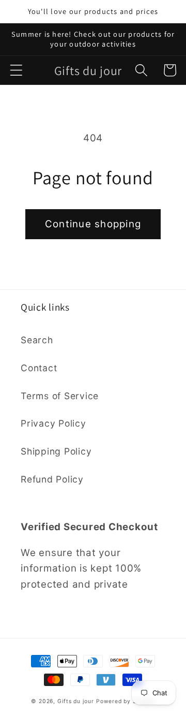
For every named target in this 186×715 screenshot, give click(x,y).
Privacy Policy (53, 423)
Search (37, 339)
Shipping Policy (56, 451)
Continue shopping (93, 224)
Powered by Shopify (125, 701)
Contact (39, 367)
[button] (16, 70)
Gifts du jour (75, 701)
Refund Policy (52, 479)
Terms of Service (60, 395)
